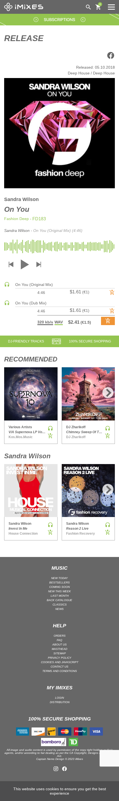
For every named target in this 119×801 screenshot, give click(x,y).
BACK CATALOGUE (59, 600)
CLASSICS (60, 604)
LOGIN (59, 697)
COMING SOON (59, 586)
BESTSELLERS (59, 582)
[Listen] (7, 285)
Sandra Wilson (21, 199)
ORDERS (60, 635)
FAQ (59, 640)
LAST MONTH (60, 595)
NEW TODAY (59, 578)
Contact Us (59, 666)
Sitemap (59, 653)
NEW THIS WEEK (59, 591)
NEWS (59, 608)
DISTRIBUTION (59, 702)
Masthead (59, 648)
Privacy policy (59, 657)
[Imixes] (25, 7)
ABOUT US (59, 644)
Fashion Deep (16, 218)
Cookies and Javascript (59, 662)
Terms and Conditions (59, 671)
